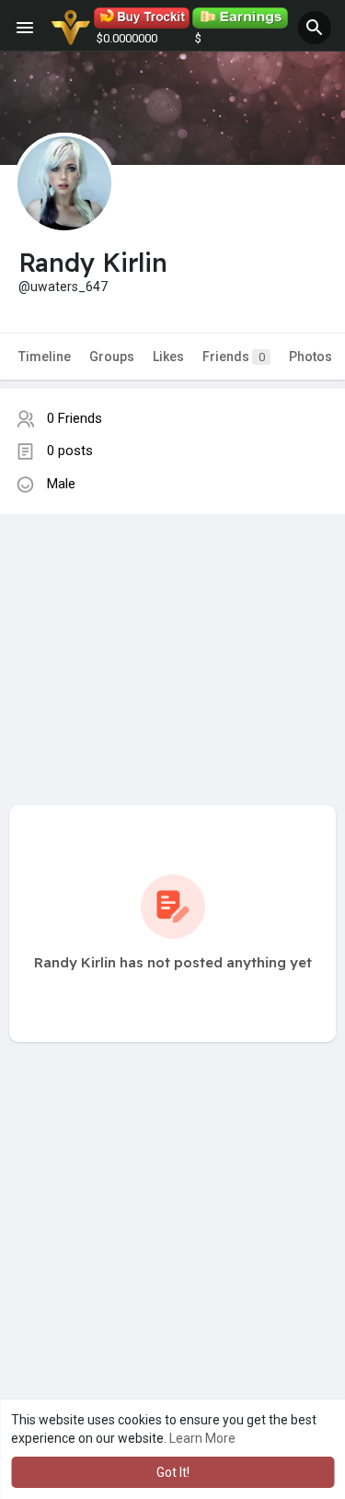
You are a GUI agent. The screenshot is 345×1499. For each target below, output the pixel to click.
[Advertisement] (172, 641)
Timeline (44, 356)
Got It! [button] (173, 1472)
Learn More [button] (202, 1438)
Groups (111, 356)
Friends (233, 356)
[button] (314, 27)
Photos (310, 356)
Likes (168, 356)
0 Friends (74, 418)
